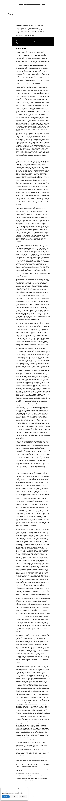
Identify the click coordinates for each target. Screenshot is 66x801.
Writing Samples (27, 4)
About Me (21, 4)
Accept (5, 796)
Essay (39, 4)
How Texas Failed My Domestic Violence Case (28, 28)
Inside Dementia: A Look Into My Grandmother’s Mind (30, 29)
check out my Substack (32, 35)
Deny (14, 796)
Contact (43, 4)
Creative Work (34, 4)
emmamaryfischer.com (12, 4)
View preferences (23, 796)
